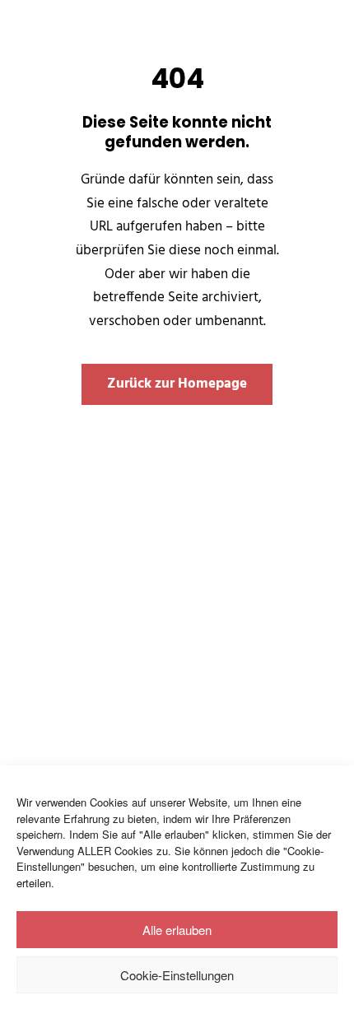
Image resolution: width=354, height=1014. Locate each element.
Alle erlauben (177, 929)
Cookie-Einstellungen (177, 975)
